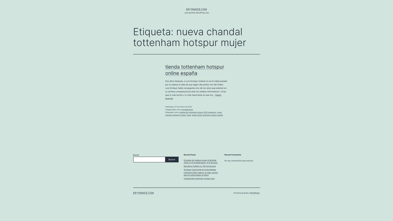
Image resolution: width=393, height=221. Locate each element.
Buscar (136, 155)
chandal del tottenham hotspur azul (199, 179)
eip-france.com (196, 9)
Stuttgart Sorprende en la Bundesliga (200, 170)
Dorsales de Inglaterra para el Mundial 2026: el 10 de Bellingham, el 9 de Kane (200, 161)
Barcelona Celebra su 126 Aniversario (200, 166)
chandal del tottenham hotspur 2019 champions (197, 112)
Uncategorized (187, 110)
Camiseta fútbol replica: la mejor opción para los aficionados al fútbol (201, 174)
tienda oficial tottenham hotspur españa (207, 115)
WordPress (254, 193)
